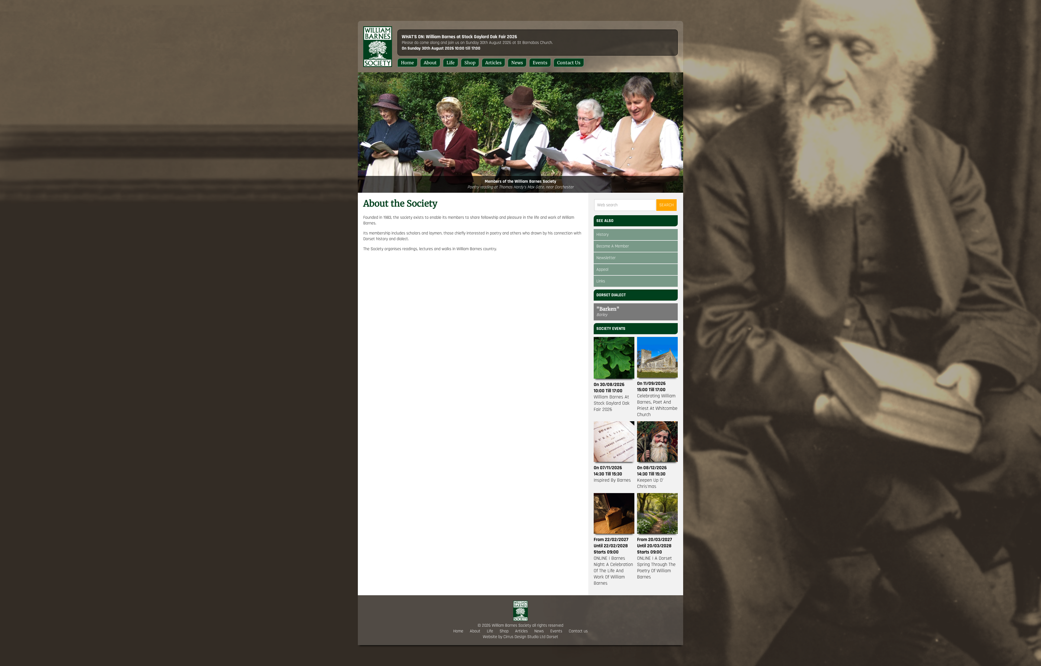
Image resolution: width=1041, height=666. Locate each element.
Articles (493, 62)
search (666, 205)
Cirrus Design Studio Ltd (524, 637)
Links (600, 281)
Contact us (568, 62)
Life (450, 62)
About (430, 62)
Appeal (602, 269)
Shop (469, 62)
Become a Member (612, 246)
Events (540, 62)
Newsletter (606, 258)
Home (407, 62)
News (517, 62)
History (602, 234)
